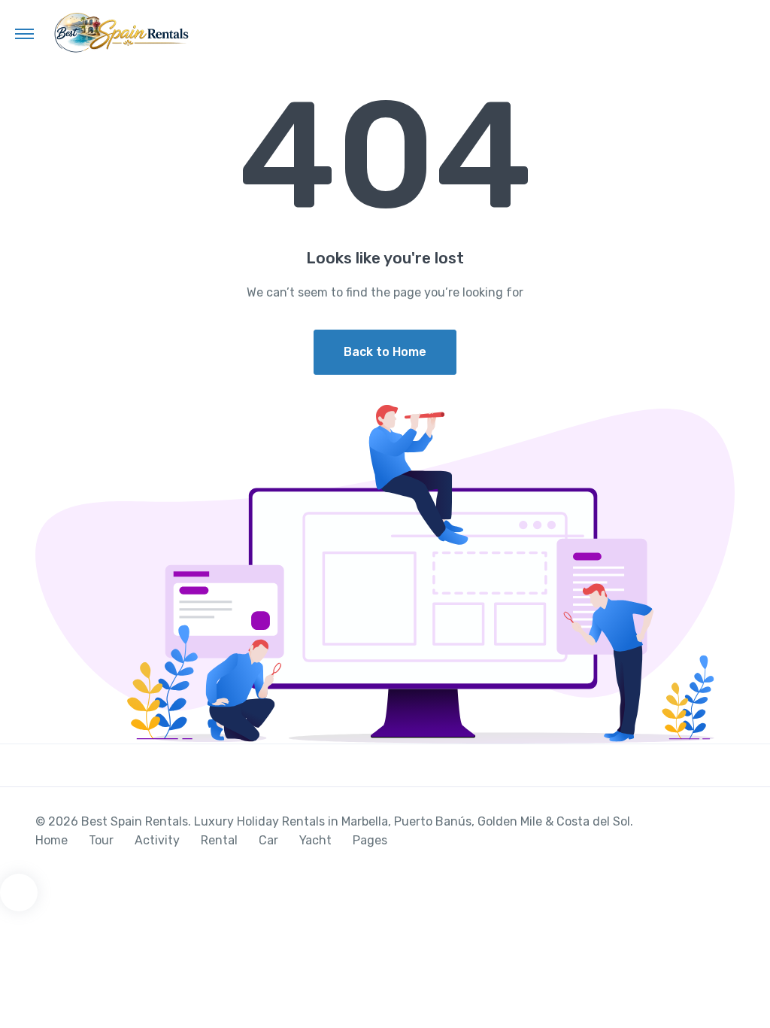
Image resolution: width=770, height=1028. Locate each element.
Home (51, 840)
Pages (370, 840)
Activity (157, 840)
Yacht (315, 840)
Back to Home (385, 352)
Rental (219, 840)
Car (268, 840)
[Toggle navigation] (24, 33)
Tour (101, 840)
